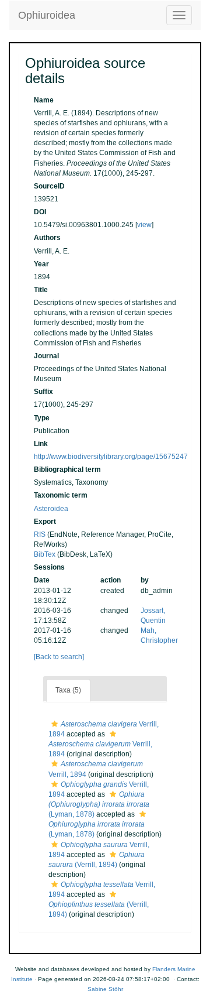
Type (42, 418)
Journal (46, 356)
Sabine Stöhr (105, 989)
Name (44, 100)
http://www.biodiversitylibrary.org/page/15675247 (111, 457)
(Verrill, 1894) (98, 909)
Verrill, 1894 (100, 749)
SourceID (49, 186)
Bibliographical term (67, 469)
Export (45, 521)
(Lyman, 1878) (98, 804)
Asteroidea (51, 509)
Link (41, 444)
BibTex (44, 554)
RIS (40, 534)
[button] (54, 724)
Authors (47, 238)
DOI (40, 212)
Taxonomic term (61, 495)
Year (41, 264)
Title (41, 290)
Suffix (43, 392)
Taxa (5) (68, 690)
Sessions (49, 567)
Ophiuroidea (46, 15)
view (144, 225)
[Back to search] (59, 657)
